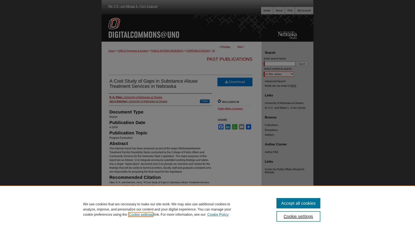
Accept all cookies (298, 203)
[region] (207, 209)
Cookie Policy (218, 214)
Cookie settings (141, 214)
